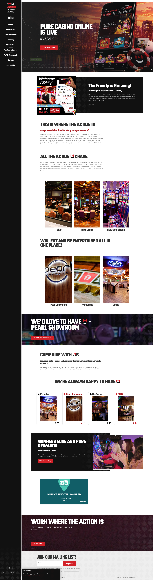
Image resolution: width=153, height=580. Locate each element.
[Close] (58, 571)
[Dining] (116, 279)
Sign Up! (69, 563)
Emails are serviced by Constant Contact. (71, 571)
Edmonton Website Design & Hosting (124, 577)
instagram (12, 568)
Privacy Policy (62, 577)
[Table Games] (87, 204)
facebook (10, 568)
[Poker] (58, 204)
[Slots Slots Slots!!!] (116, 204)
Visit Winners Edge (45, 461)
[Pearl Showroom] (58, 279)
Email (39, 562)
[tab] (10, 34)
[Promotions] (87, 279)
